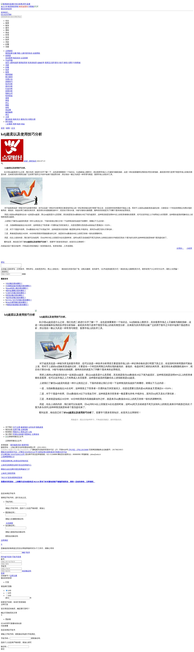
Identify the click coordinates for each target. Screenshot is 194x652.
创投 (7, 107)
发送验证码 (26, 571)
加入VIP (4, 6)
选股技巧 (9, 81)
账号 (2, 559)
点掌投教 (24, 429)
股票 (15, 124)
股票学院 (25, 445)
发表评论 (5, 271)
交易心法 (9, 79)
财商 (7, 72)
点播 (23, 53)
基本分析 (9, 86)
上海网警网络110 (7, 457)
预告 (19, 53)
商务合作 (24, 432)
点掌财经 (9, 51)
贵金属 (8, 110)
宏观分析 (9, 91)
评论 (2, 262)
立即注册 (13, 576)
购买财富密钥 (13, 6)
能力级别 (9, 77)
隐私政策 (39, 427)
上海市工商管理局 (8, 473)
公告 (30, 432)
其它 (7, 114)
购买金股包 (23, 6)
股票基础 (9, 74)
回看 (15, 53)
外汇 (7, 103)
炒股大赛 (31, 119)
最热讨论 (24, 119)
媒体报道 (24, 427)
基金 (23, 124)
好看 (7, 67)
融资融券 (9, 112)
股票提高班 (22, 63)
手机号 (3, 566)
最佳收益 (9, 119)
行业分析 (9, 89)
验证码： (4, 647)
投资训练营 (32, 63)
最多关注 (16, 119)
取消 (28, 552)
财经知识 (30, 161)
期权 (7, 105)
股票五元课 (49, 63)
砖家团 (8, 56)
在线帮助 (36, 53)
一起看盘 (9, 124)
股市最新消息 (15, 445)
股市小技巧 (58, 63)
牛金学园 (9, 60)
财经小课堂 (68, 63)
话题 (7, 65)
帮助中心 (16, 432)
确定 (24, 552)
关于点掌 (16, 427)
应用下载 (16, 429)
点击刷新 (9, 523)
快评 (7, 70)
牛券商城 (76, 63)
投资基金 (9, 96)
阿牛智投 (9, 122)
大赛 (7, 117)
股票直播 (9, 53)
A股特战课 (13, 63)
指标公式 (9, 93)
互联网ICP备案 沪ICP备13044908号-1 (15, 450)
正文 (13, 128)
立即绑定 (4, 540)
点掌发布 (35, 434)
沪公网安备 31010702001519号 (13, 454)
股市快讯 (28, 53)
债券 (7, 98)
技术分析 (9, 84)
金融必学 (40, 63)
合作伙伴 (31, 427)
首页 (7, 63)
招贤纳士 (27, 434)
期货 (7, 100)
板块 (19, 124)
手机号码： (5, 638)
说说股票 (9, 58)
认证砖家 (24, 58)
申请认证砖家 (18, 434)
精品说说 (16, 58)
